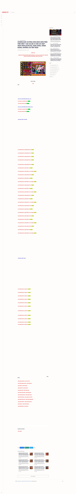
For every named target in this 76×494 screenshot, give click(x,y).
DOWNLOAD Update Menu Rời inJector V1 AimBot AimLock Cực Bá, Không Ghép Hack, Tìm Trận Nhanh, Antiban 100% (55, 50)
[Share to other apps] (35, 447)
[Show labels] (51, 76)
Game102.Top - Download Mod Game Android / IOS (24, 481)
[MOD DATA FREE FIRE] (55, 43)
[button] (74, 12)
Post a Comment (33, 476)
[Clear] (22, 12)
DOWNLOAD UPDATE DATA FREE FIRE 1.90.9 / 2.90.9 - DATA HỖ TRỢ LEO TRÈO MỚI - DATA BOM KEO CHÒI (55, 45)
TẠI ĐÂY (29, 101)
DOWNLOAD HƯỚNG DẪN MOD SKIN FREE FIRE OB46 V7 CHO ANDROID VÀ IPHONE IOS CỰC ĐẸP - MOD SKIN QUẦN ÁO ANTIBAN (55, 59)
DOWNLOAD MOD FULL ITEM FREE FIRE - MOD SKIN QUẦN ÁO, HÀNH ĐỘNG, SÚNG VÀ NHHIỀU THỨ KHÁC (55, 38)
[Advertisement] (24, 5)
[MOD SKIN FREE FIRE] (56, 36)
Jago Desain (41, 481)
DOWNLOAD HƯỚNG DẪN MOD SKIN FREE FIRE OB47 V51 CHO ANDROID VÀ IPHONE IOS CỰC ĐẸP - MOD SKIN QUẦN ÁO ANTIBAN (55, 55)
